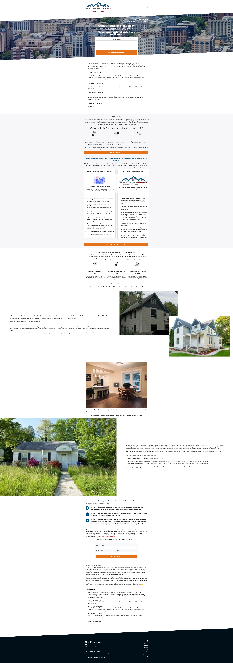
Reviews (143, 7)
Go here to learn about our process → (106, 536)
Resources (146, 653)
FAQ (147, 7)
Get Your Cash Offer (130, 21)
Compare (138, 7)
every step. (122, 283)
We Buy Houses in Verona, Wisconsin (93, 649)
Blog (147, 656)
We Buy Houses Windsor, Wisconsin (92, 651)
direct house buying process (50, 316)
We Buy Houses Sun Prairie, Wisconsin (93, 647)
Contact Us (145, 21)
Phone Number (106, 45)
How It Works (132, 7)
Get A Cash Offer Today (143, 644)
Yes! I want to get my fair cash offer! (116, 244)
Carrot (105, 657)
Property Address (116, 39)
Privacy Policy (145, 654)
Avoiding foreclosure (14, 327)
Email (127, 45)
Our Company (139, 21)
